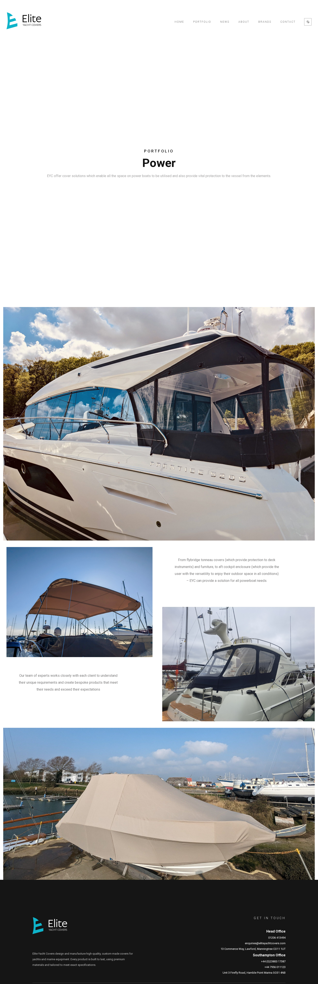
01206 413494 (277, 937)
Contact (288, 21)
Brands (264, 21)
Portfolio (202, 21)
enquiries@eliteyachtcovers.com (265, 943)
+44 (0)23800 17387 (273, 961)
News (224, 21)
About (243, 21)
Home (179, 21)
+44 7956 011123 (275, 967)
